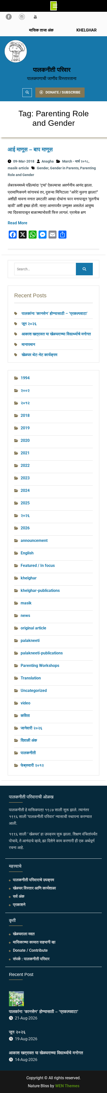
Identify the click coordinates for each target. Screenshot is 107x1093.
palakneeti (30, 640)
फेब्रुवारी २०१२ (32, 765)
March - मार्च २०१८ (75, 161)
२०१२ (25, 403)
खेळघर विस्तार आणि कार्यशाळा (34, 888)
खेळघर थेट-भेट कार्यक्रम (39, 354)
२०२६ (25, 515)
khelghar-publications (40, 590)
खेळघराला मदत (24, 933)
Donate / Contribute (30, 950)
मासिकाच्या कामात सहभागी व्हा (34, 942)
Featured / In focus (38, 565)
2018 (25, 415)
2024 (25, 490)
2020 (25, 440)
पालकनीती (28, 752)
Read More (17, 223)
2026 (25, 528)
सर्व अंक (18, 896)
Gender (43, 168)
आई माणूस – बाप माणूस (30, 149)
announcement (34, 540)
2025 (25, 503)
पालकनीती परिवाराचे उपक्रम (33, 879)
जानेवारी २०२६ (31, 728)
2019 (25, 428)
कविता (25, 715)
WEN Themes (67, 1085)
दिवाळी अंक (29, 740)
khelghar (29, 578)
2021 (25, 453)
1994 (25, 378)
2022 (25, 465)
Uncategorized (34, 690)
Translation (31, 678)
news (25, 615)
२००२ (25, 390)
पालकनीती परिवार (51, 69)
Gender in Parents (64, 168)
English (27, 553)
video (25, 703)
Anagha (48, 161)
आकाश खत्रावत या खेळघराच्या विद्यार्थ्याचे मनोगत (56, 334)
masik (26, 603)
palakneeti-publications (42, 653)
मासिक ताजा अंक (41, 30)
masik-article (18, 168)
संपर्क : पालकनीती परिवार (31, 958)
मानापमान (28, 344)
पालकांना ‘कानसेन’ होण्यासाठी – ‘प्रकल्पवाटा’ (55, 313)
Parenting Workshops (40, 665)
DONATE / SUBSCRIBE (63, 92)
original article (33, 628)
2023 (25, 478)
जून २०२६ (29, 323)
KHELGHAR (86, 30)
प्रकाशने (19, 904)
